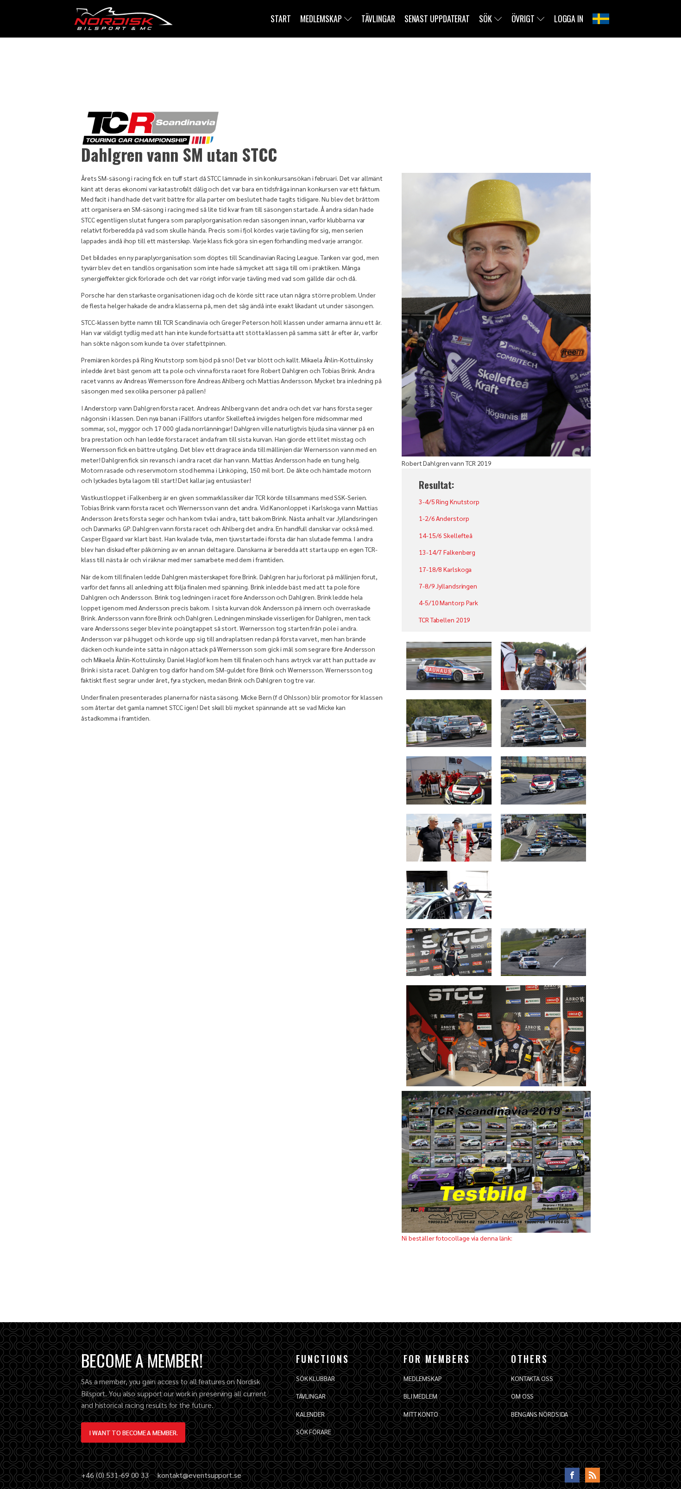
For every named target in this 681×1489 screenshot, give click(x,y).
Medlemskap (321, 19)
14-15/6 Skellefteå (446, 535)
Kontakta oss (532, 1378)
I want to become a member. (133, 1432)
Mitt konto (421, 1414)
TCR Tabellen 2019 (444, 619)
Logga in (568, 19)
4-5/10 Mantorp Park (448, 602)
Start (281, 19)
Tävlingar (378, 19)
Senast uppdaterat (437, 19)
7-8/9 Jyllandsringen (448, 586)
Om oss (522, 1396)
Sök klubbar (315, 1378)
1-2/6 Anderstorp (444, 518)
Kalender (310, 1414)
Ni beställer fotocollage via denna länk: (457, 1238)
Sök (485, 19)
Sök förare (313, 1431)
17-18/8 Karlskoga (445, 569)
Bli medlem (420, 1396)
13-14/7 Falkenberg (447, 552)
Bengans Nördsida (539, 1414)
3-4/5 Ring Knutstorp (449, 501)
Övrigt (523, 19)
